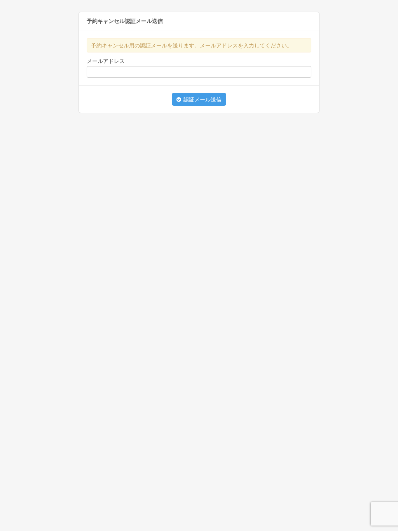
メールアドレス (106, 61)
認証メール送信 (202, 99)
